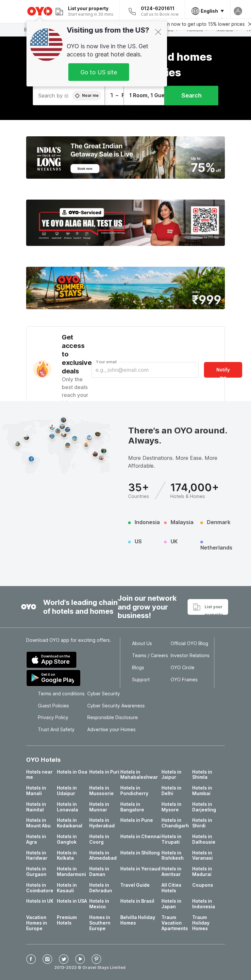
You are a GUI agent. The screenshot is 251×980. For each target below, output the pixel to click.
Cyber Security (103, 693)
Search (191, 95)
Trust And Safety (56, 729)
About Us (142, 643)
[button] (125, 157)
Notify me (223, 372)
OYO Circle (182, 667)
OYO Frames (184, 679)
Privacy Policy (53, 717)
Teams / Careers (150, 655)
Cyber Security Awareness (116, 705)
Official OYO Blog (189, 643)
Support (141, 679)
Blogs (138, 667)
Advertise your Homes (111, 729)
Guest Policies (53, 705)
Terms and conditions (61, 693)
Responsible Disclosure (112, 717)
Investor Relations (190, 655)
